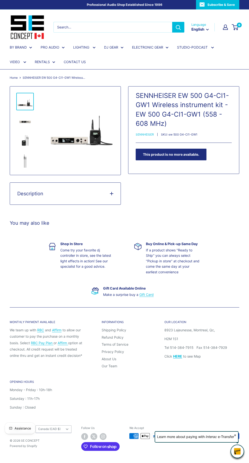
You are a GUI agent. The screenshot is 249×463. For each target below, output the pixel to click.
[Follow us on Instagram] (103, 436)
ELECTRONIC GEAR (147, 47)
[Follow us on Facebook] (84, 436)
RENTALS (42, 62)
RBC (40, 330)
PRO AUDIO (50, 47)
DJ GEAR (111, 47)
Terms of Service (115, 344)
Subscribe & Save (221, 5)
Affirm (57, 330)
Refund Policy (113, 337)
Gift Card (146, 294)
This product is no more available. (171, 154)
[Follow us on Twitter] (93, 436)
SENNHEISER (145, 134)
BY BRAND (18, 47)
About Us (109, 359)
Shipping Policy (114, 330)
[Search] (178, 27)
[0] (235, 27)
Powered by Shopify (23, 446)
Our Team (109, 366)
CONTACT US (75, 62)
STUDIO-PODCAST (193, 47)
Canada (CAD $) (49, 429)
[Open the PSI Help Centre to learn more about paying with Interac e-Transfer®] (237, 451)
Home (14, 77)
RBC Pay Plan (42, 343)
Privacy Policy (113, 352)
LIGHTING (81, 47)
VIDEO (15, 62)
